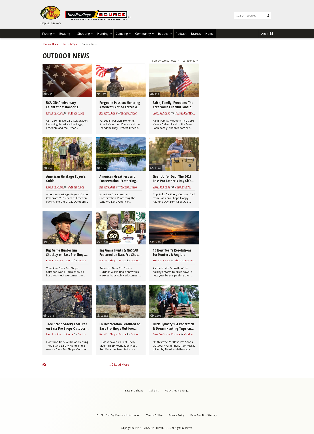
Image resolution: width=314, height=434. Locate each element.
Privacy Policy (176, 415)
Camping (122, 34)
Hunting (102, 34)
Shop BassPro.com (50, 23)
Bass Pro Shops (55, 112)
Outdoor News (76, 112)
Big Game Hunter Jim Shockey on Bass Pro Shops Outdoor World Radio (65, 254)
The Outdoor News (185, 112)
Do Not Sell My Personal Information (118, 415)
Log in (265, 33)
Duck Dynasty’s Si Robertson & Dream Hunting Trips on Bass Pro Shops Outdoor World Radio (173, 330)
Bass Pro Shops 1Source (59, 260)
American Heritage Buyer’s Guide (66, 178)
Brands (196, 34)
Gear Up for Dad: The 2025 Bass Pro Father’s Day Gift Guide (172, 181)
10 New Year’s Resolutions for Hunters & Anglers (172, 252)
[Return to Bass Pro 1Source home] (99, 19)
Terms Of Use (154, 415)
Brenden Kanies (162, 260)
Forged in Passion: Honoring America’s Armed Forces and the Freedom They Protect (120, 107)
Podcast (181, 34)
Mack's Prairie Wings (177, 390)
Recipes (163, 34)
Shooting (83, 34)
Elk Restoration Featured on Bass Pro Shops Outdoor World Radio (119, 328)
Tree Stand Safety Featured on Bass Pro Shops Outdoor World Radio (66, 328)
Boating (64, 34)
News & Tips (70, 44)
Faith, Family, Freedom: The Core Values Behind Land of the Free (173, 107)
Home (209, 34)
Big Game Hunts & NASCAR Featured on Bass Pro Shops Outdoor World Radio (119, 254)
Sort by (156, 60)
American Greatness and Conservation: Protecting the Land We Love (117, 181)
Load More (121, 365)
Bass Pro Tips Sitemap (203, 415)
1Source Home (51, 44)
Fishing (47, 34)
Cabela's (154, 390)
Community (143, 34)
